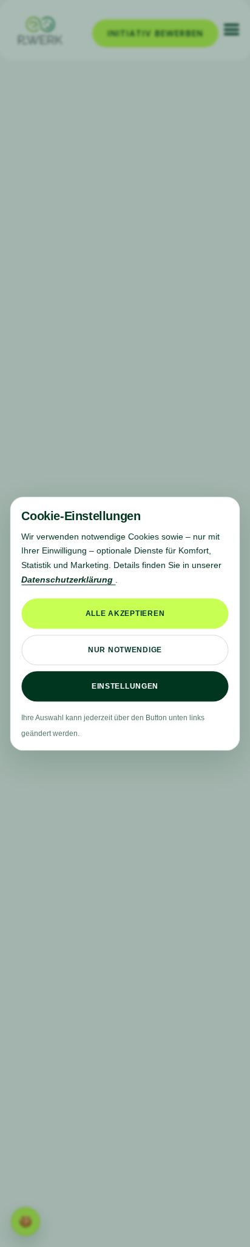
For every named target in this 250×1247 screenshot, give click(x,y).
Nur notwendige (125, 650)
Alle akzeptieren (125, 613)
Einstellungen (125, 686)
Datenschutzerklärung (68, 579)
